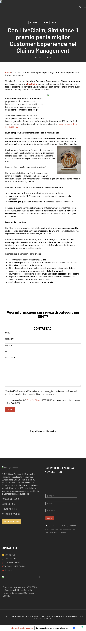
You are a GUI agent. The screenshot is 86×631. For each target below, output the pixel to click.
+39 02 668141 (10, 558)
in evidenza (35, 23)
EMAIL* (8, 351)
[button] (85, 7)
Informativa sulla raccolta (22, 628)
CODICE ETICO (8, 504)
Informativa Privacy (33, 400)
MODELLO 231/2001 (10, 498)
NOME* (8, 333)
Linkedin (8, 570)
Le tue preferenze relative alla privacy (52, 628)
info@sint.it (10, 555)
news (46, 23)
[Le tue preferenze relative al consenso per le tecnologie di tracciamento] (82, 627)
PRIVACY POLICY (9, 509)
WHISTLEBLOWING (11, 514)
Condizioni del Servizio (21, 593)
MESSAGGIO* (10, 357)
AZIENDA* (9, 345)
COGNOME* (9, 339)
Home (8, 72)
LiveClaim (32, 84)
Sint (54, 23)
